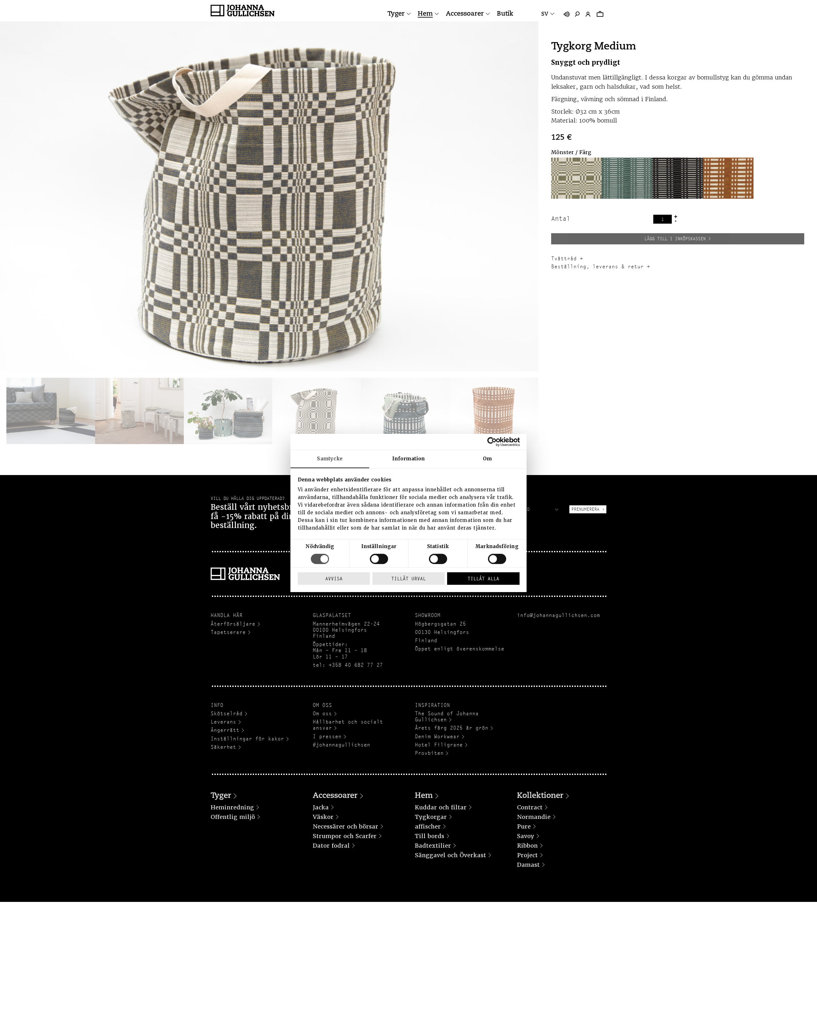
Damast (528, 864)
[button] (576, 178)
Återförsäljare (233, 624)
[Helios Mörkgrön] (627, 178)
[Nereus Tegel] (728, 178)
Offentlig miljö (233, 817)
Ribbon (527, 845)
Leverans (223, 721)
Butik (505, 14)
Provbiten (429, 753)
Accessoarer (465, 14)
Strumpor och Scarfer (345, 836)
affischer (428, 826)
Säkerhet (223, 747)
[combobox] (533, 509)
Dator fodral (331, 845)
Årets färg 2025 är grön (451, 728)
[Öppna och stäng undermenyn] (409, 14)
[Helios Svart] (677, 178)
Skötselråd (227, 713)
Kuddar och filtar (441, 807)
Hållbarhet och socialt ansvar (348, 724)
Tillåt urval (408, 579)
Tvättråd (564, 258)
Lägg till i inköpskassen (675, 239)
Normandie (534, 817)
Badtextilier (433, 845)
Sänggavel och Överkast (450, 855)
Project (527, 855)
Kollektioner (540, 796)
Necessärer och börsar (345, 826)
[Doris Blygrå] (576, 178)
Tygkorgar (431, 817)
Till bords (429, 836)
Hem (425, 14)
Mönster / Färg (571, 152)
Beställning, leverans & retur (597, 266)
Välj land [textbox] (517, 509)
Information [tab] (408, 459)
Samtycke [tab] (329, 459)
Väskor (323, 817)
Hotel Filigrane (439, 744)
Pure (524, 826)
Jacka (321, 807)
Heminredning (232, 807)
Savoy (525, 836)
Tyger (396, 14)
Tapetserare (228, 632)
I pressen (327, 736)
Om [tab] (487, 459)
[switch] (379, 559)
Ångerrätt (225, 730)
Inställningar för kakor (247, 738)
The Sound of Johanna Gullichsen (447, 716)
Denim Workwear (437, 736)
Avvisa (333, 579)
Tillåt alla (483, 579)
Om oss (322, 713)
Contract (530, 807)
